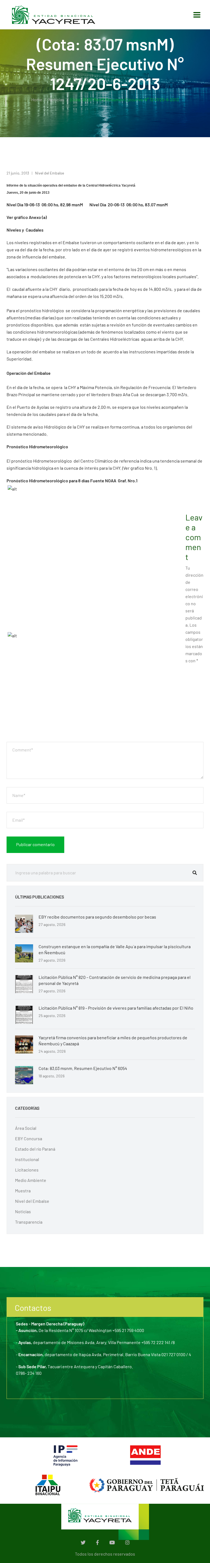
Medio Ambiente (30, 1180)
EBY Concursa (28, 1138)
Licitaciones (27, 1169)
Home (36, 99)
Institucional (27, 1159)
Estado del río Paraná (35, 1148)
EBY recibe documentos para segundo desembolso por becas (97, 916)
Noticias (56, 99)
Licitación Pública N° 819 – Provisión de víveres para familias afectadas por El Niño (116, 1007)
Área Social (25, 1128)
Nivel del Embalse (49, 173)
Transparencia (28, 1221)
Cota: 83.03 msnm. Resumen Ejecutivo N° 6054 (83, 1068)
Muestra (23, 1190)
